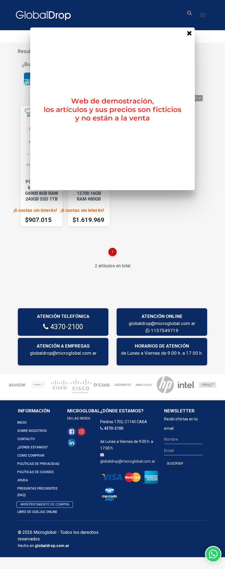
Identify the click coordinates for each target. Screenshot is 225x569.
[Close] (189, 32)
